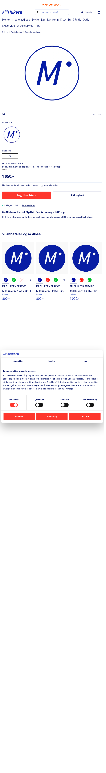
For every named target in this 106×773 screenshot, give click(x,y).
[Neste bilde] (99, 114)
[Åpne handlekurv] (99, 12)
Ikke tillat (19, 416)
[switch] (39, 405)
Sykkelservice (25, 25)
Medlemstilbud (21, 19)
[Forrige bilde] (94, 114)
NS (10, 156)
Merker (6, 19)
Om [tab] (85, 361)
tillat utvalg (52, 416)
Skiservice (8, 25)
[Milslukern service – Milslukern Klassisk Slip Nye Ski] (18, 271)
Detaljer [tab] (52, 361)
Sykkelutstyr (16, 32)
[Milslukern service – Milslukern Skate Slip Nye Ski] (52, 271)
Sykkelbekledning (32, 32)
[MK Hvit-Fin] (11, 134)
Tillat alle (85, 416)
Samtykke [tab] (18, 361)
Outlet (86, 19)
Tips (37, 25)
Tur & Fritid (74, 19)
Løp (43, 19)
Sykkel (35, 19)
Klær (63, 19)
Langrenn (53, 19)
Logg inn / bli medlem (49, 185)
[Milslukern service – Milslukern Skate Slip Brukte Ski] (86, 271)
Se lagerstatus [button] (28, 205)
